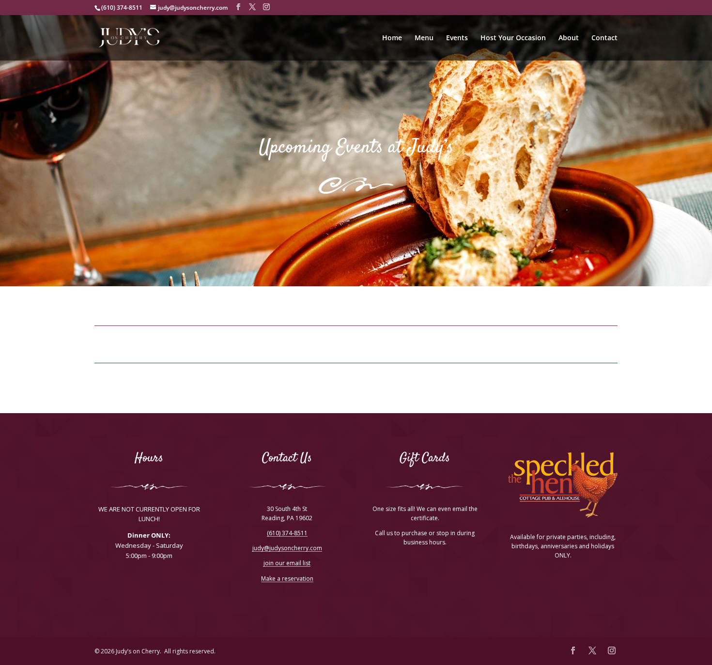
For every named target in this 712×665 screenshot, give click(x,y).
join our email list (286, 563)
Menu (424, 38)
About (568, 38)
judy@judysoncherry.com (287, 548)
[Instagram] (266, 7)
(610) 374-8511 (287, 533)
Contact (604, 38)
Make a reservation (287, 579)
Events (457, 38)
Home (392, 38)
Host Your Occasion (513, 38)
